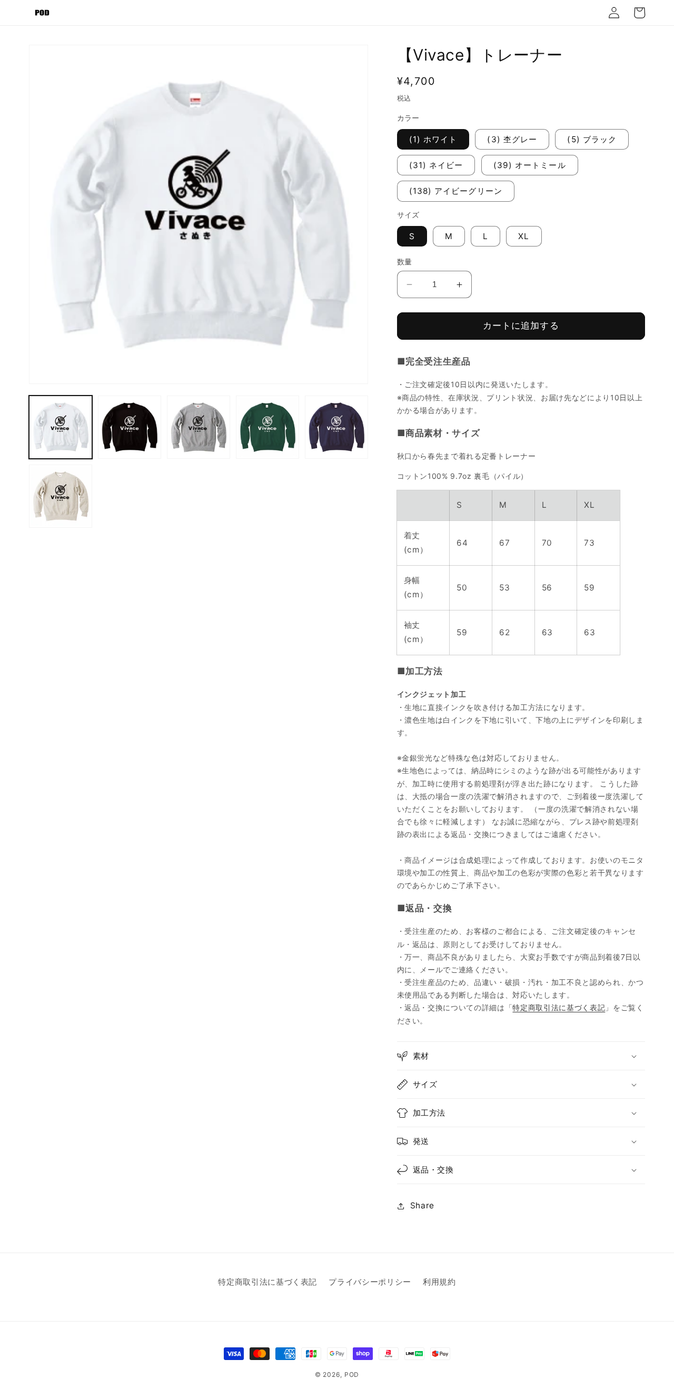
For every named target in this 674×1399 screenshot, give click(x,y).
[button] (521, 1056)
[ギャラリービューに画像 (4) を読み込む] (267, 427)
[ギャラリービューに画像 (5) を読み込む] (336, 427)
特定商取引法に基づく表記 (558, 1007)
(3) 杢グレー (512, 139)
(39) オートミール (529, 165)
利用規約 (439, 1282)
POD (351, 1374)
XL (523, 236)
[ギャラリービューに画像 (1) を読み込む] (60, 427)
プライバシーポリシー (370, 1282)
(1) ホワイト (433, 139)
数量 (404, 261)
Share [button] (422, 1205)
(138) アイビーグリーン (455, 191)
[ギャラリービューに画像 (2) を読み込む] (129, 427)
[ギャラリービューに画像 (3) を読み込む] (198, 427)
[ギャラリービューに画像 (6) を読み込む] (60, 496)
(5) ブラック (592, 139)
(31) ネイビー (436, 165)
